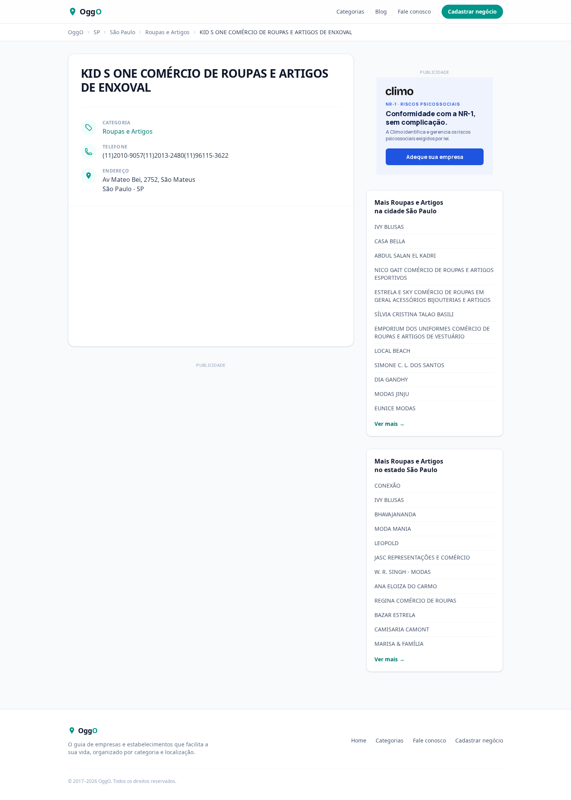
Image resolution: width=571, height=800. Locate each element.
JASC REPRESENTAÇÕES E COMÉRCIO (422, 557)
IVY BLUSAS (389, 226)
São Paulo (122, 32)
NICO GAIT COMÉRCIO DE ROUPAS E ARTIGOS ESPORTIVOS (434, 273)
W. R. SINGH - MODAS (402, 571)
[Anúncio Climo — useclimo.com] (434, 125)
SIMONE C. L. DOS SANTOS (409, 365)
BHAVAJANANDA (395, 514)
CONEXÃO (387, 485)
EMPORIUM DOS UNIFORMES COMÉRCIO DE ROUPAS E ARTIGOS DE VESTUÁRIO (432, 332)
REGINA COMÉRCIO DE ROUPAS (415, 600)
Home (358, 740)
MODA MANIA (392, 528)
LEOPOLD (386, 543)
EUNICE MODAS (395, 408)
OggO (76, 32)
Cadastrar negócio (472, 11)
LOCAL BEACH (392, 350)
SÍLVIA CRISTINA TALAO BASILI (414, 314)
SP (97, 32)
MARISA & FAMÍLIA (398, 643)
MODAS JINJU (391, 393)
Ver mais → (389, 423)
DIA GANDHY (391, 379)
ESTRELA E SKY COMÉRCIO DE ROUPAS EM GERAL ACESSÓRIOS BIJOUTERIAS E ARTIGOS (432, 295)
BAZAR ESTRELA (394, 615)
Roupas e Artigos (167, 32)
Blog (381, 11)
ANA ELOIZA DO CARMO (405, 586)
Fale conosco (414, 11)
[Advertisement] (211, 424)
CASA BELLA (389, 241)
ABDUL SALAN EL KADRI (405, 255)
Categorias (350, 11)
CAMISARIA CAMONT (401, 629)
